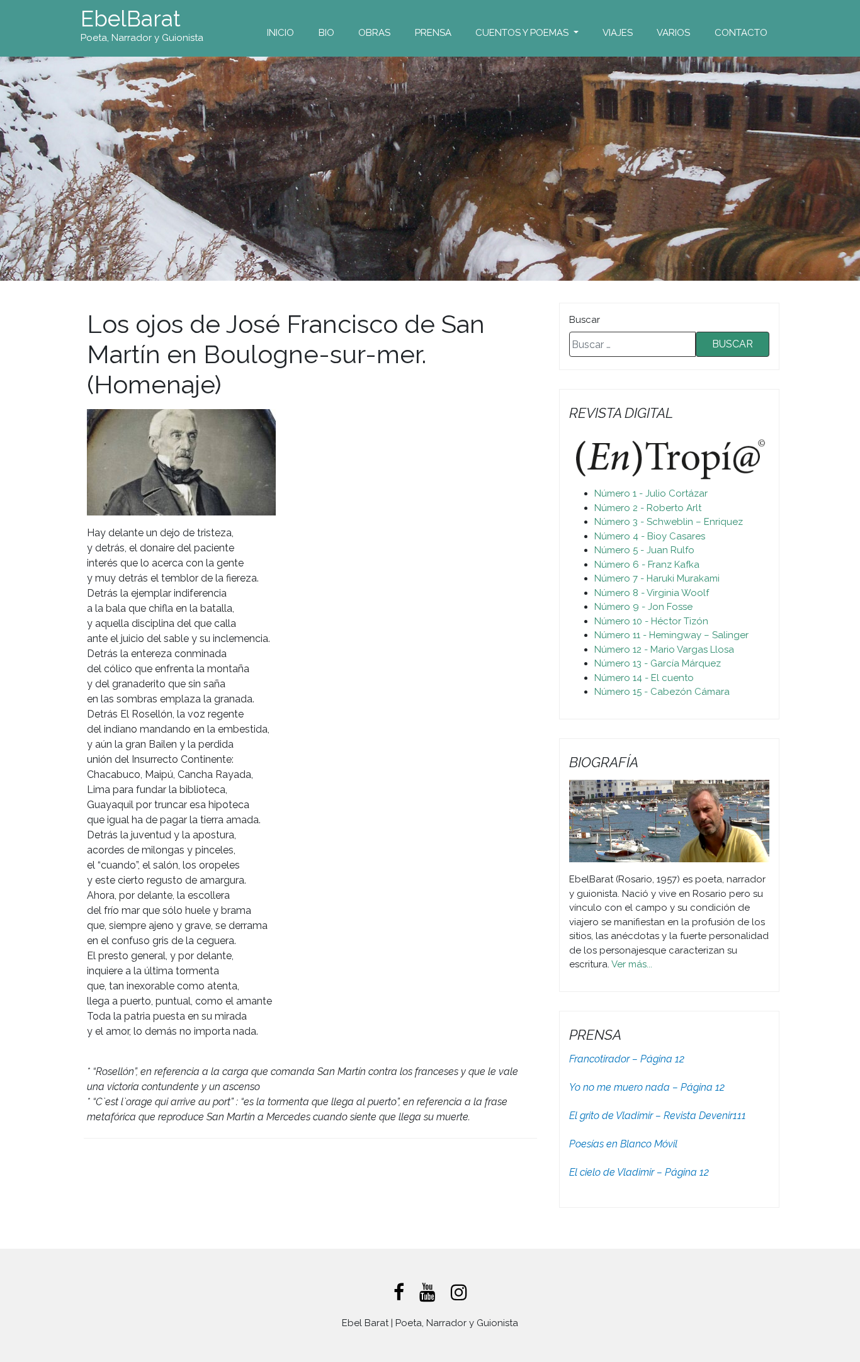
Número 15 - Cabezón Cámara (662, 691)
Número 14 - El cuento (644, 678)
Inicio (280, 32)
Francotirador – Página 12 (626, 1059)
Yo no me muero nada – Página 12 (647, 1087)
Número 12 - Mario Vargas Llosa (664, 649)
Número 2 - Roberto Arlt (647, 508)
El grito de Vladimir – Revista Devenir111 (657, 1116)
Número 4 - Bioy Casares (649, 536)
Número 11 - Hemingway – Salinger (671, 635)
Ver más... (631, 964)
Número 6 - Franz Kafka (646, 564)
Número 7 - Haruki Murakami (657, 578)
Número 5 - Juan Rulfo (644, 550)
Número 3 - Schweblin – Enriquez (668, 521)
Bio (326, 32)
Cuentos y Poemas (523, 32)
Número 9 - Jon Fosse (643, 606)
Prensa (433, 32)
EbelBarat (131, 18)
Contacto (741, 32)
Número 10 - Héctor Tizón (651, 621)
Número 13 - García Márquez (657, 663)
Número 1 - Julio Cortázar (651, 493)
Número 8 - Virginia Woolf (651, 593)
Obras (374, 32)
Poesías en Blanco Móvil (623, 1144)
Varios (673, 32)
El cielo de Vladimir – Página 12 (639, 1172)
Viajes (618, 32)
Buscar (584, 319)
